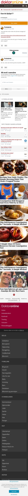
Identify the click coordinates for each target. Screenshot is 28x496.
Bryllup (4, 469)
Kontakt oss (24, 298)
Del (7, 89)
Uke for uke (6, 376)
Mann (4, 466)
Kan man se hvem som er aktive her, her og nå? (12, 127)
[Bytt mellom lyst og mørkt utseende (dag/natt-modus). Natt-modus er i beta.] (19, 300)
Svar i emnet (14, 23)
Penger (4, 420)
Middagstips (6, 443)
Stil (3, 460)
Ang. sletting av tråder (6, 147)
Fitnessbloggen (6, 326)
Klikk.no (21, 330)
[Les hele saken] (7, 105)
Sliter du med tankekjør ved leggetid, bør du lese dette (21, 110)
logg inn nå (13, 75)
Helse (3, 310)
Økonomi (5, 356)
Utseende (7, 298)
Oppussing (5, 347)
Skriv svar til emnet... (8, 82)
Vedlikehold (6, 353)
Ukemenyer (6, 431)
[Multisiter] (2, 46)
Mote (4, 455)
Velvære (4, 322)
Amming (5, 382)
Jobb (3, 408)
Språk (1, 298)
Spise (4, 437)
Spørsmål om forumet (12, 19)
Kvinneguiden (7, 397)
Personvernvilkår (16, 298)
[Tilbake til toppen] (14, 294)
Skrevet (9, 28)
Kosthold (4, 316)
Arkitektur (5, 341)
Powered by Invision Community (14, 302)
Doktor (10, 306)
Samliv (4, 411)
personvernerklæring (14, 488)
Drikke (4, 440)
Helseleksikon (6, 313)
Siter (6, 45)
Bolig (4, 335)
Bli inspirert (5, 344)
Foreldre (5, 361)
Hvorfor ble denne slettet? (7, 153)
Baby (4, 379)
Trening (4, 319)
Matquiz (4, 450)
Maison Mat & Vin (8, 447)
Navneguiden (6, 373)
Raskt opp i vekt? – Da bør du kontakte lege (6, 110)
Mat (3, 417)
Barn (3, 385)
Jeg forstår (14, 491)
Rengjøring (5, 350)
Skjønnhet (5, 463)
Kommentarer (6, 402)
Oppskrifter (6, 434)
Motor (4, 475)
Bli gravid (5, 367)
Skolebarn (5, 388)
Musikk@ (3, 133)
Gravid (4, 370)
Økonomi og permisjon (9, 391)
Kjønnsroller (6, 405)
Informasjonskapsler (13, 300)
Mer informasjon (14, 494)
